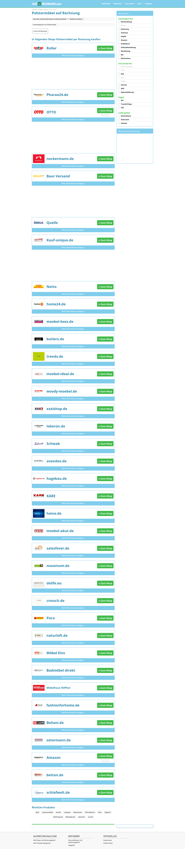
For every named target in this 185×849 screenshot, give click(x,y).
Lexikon (148, 4)
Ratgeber (71, 845)
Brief (123, 70)
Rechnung (125, 29)
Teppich (107, 812)
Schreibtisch (90, 812)
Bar (122, 55)
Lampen (67, 812)
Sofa (100, 812)
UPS (122, 78)
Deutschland (126, 116)
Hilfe (139, 4)
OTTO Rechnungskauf (105, 115)
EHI (122, 100)
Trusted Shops (126, 104)
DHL (122, 74)
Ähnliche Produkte (76, 19)
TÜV (122, 108)
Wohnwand (58, 817)
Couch (90, 817)
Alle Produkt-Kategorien (42, 843)
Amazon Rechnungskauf (105, 760)
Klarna (123, 25)
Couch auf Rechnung (40, 31)
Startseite (106, 4)
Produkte (117, 4)
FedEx (123, 81)
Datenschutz (108, 843)
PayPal (123, 36)
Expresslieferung (127, 92)
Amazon (124, 40)
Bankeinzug (125, 51)
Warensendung (127, 67)
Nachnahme (125, 58)
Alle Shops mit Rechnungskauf (44, 840)
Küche (58, 812)
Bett (37, 812)
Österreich (125, 120)
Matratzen (77, 812)
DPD (122, 88)
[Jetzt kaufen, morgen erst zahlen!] (47, 4)
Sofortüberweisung (128, 47)
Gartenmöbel (47, 812)
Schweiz (124, 123)
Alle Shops (129, 4)
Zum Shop (106, 48)
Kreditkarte (125, 44)
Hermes (124, 85)
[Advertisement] (73, 73)
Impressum (107, 840)
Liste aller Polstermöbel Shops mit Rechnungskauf (49, 19)
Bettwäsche (70, 817)
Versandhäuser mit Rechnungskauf (75, 841)
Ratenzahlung (126, 22)
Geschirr (81, 817)
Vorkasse (124, 33)
